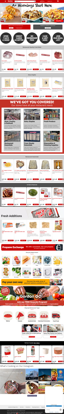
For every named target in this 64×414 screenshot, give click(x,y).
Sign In (11, 27)
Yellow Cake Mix (17, 356)
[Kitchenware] (47, 272)
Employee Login (37, 412)
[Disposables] (26, 272)
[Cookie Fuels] (57, 272)
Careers (14, 413)
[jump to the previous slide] (1, 13)
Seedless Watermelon (31, 198)
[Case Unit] (45, 38)
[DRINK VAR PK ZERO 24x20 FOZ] (20, 225)
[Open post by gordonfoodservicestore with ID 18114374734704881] (44, 375)
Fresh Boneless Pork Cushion (7, 198)
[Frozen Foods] (47, 260)
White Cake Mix (5, 356)
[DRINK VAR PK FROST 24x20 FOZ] (8, 225)
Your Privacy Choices (21, 413)
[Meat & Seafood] (16, 260)
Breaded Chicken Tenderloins (30, 231)
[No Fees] (32, 38)
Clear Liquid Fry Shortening (57, 170)
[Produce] (6, 260)
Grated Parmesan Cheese (45, 88)
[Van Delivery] (31, 13)
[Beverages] (16, 272)
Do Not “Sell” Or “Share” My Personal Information (33, 413)
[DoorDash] (10, 336)
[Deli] (26, 260)
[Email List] (58, 38)
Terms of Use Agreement (30, 412)
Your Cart (21, 407)
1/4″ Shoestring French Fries (32, 170)
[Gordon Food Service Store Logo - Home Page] (10, 1)
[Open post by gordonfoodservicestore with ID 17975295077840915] (57, 375)
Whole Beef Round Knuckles (57, 60)
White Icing (42, 356)
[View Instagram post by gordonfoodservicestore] (24, 393)
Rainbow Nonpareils (31, 356)
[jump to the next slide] (63, 13)
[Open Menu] (5, 1)
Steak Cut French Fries (44, 170)
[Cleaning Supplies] (37, 272)
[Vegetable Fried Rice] (58, 225)
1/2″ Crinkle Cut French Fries (20, 170)
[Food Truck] (55, 316)
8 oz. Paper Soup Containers (58, 356)
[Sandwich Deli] (32, 316)
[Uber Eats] (14, 336)
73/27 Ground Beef (43, 60)
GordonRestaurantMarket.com (15, 412)
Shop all (32, 254)
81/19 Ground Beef (18, 60)
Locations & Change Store (13, 407)
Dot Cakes (37, 343)
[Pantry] (57, 260)
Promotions (28, 407)
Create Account (19, 27)
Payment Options (10, 413)
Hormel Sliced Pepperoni (57, 198)
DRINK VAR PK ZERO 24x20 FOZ (20, 231)
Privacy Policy (23, 412)
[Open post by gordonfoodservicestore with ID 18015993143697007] (32, 375)
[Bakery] (8, 316)
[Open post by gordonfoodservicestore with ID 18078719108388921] (13, 381)
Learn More (48, 27)
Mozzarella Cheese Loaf (57, 88)
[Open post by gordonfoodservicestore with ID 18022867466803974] (32, 387)
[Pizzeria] (20, 316)
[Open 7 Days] (6, 38)
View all (32, 309)
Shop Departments (35, 407)
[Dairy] (37, 260)
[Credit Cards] (19, 38)
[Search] (34, 1)
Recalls (41, 412)
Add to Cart (10, 69)
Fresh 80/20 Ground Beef (19, 198)
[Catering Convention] (44, 316)
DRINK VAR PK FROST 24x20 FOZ (7, 231)
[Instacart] (6, 336)
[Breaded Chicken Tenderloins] (33, 225)
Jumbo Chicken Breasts (31, 60)
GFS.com (8, 412)
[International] (6, 272)
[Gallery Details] (8, 54)
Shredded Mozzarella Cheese (7, 88)
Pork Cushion (4, 60)
